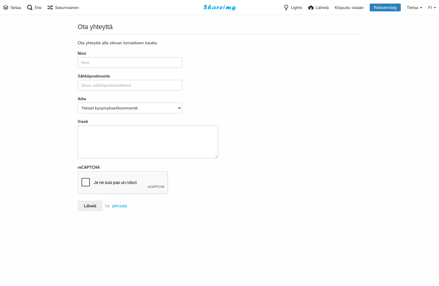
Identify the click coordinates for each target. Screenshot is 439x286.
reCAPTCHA (89, 167)
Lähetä (90, 206)
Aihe (82, 99)
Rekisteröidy (385, 7)
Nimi (82, 53)
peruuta (119, 205)
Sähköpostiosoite (94, 76)
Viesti (83, 121)
